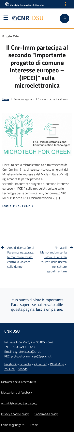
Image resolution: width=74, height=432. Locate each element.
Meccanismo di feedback (16, 392)
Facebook (10, 364)
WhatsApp (57, 364)
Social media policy (46, 414)
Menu (5, 18)
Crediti (34, 425)
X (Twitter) (40, 364)
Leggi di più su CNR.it (16, 206)
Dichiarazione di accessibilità (18, 382)
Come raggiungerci (12, 425)
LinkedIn (25, 364)
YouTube (9, 369)
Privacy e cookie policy (15, 414)
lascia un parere (49, 309)
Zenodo (22, 369)
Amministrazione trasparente (19, 403)
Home (5, 99)
